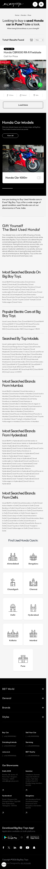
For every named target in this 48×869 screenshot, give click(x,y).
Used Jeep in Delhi (15, 516)
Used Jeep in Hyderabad (21, 458)
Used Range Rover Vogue (18, 347)
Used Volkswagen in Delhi (18, 528)
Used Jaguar (15, 289)
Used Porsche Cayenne (20, 349)
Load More (23, 105)
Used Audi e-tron (15, 326)
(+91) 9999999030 (33, 756)
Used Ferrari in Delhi (23, 508)
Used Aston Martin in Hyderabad (24, 443)
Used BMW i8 (22, 324)
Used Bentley (23, 284)
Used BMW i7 (10, 324)
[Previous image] (2, 75)
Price (37, 40)
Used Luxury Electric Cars (12, 321)
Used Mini (11, 297)
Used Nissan (21, 297)
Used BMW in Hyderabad (12, 441)
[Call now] (34, 84)
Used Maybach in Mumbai (20, 409)
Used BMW (6, 282)
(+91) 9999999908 (10, 756)
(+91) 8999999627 (10, 746)
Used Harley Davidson (26, 287)
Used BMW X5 (24, 364)
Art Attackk (26, 863)
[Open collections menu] (3, 864)
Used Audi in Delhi (27, 505)
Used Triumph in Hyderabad (23, 479)
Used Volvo (17, 302)
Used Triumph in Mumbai (21, 419)
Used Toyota (18, 299)
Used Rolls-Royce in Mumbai (21, 416)
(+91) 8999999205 (33, 746)
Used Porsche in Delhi (16, 523)
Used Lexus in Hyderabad (22, 463)
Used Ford (12, 287)
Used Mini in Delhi (16, 521)
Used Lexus (32, 292)
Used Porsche (32, 297)
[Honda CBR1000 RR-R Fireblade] (23, 75)
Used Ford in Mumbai (18, 399)
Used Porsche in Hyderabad (23, 474)
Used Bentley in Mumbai (19, 396)
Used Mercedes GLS (21, 362)
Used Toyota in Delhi (16, 526)
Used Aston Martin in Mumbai (21, 394)
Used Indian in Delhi (16, 513)
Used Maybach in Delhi (16, 518)
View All (10, 136)
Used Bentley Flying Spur (20, 354)
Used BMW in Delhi (9, 503)
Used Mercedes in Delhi (27, 503)
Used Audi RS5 (27, 369)
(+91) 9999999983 (10, 736)
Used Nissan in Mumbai (19, 414)
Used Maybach (16, 294)
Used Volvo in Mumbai (30, 421)
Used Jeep (25, 289)
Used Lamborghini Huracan (12, 344)
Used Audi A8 (13, 367)
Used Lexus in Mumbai (18, 406)
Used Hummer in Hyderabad (23, 453)
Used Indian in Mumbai (18, 404)
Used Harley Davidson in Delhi (19, 510)
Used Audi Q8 (21, 357)
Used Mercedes (18, 282)
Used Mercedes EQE (15, 329)
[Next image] (44, 75)
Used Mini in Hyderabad (21, 471)
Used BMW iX (28, 321)
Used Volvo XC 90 (19, 359)
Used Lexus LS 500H (13, 372)
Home (17, 15)
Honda (23, 15)
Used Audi (12, 284)
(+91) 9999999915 (33, 736)
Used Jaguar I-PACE (32, 329)
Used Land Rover (19, 292)
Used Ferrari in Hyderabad (22, 448)
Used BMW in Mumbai (10, 391)
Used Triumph (30, 299)
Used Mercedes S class (20, 352)
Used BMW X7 (12, 364)
